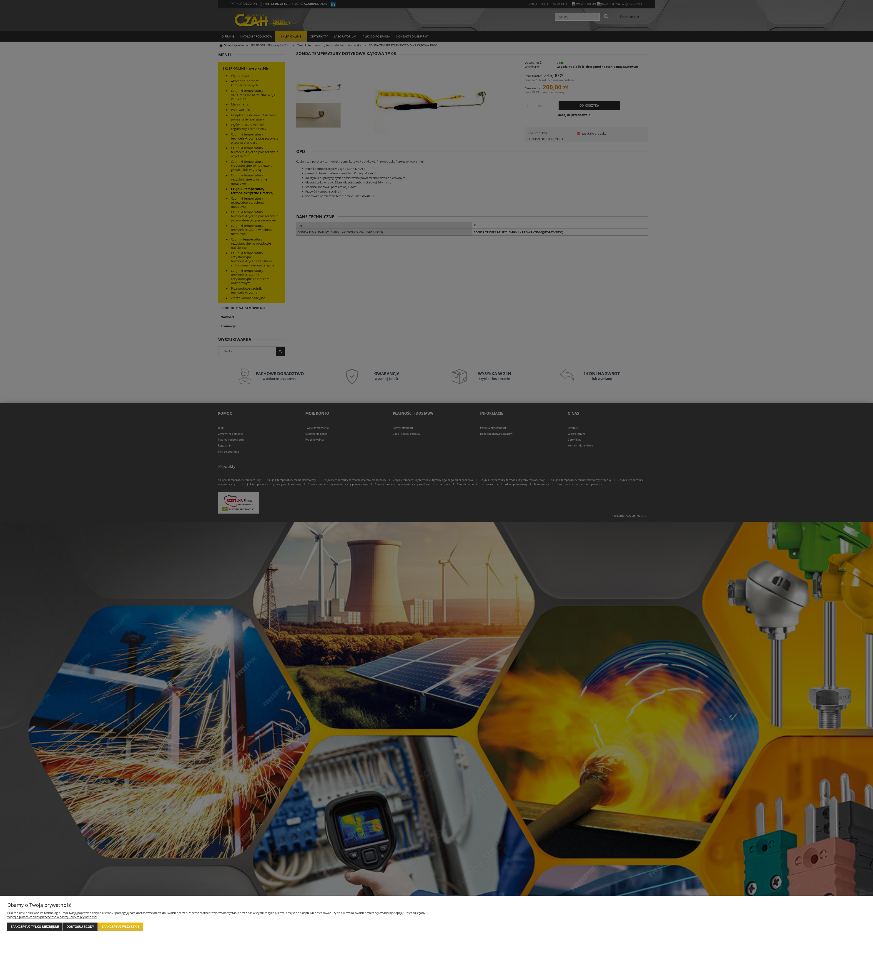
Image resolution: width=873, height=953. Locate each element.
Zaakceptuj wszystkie (121, 926)
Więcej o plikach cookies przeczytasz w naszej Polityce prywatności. (52, 917)
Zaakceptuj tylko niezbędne (35, 926)
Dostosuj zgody (80, 926)
